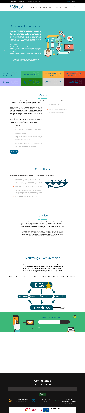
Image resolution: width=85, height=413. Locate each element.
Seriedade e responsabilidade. (56, 112)
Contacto (65, 7)
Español (73, 1)
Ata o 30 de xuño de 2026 (26, 196)
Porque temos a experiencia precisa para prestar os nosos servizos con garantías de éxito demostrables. (28, 128)
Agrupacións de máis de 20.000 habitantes (28, 187)
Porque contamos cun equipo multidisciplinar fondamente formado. (28, 132)
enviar (65, 321)
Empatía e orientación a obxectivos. (58, 109)
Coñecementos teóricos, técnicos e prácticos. (60, 107)
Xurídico (45, 7)
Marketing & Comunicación (55, 7)
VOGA (32, 7)
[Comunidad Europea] (51, 410)
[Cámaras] (34, 410)
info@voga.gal (21, 1)
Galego (68, 1)
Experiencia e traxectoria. (55, 104)
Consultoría (38, 7)
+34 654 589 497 (22, 399)
